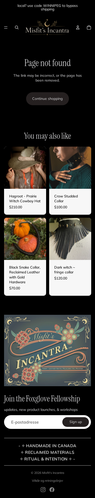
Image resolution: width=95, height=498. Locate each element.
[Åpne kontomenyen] (77, 27)
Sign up (75, 421)
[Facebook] (52, 490)
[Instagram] (43, 490)
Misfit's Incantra (53, 473)
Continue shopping (47, 98)
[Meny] (6, 27)
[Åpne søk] (16, 27)
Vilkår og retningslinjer (47, 481)
